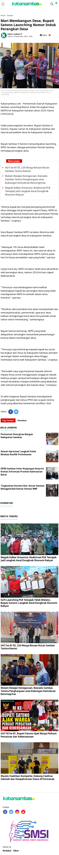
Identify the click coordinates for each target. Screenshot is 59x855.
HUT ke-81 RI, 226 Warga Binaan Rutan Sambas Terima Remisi (28, 647)
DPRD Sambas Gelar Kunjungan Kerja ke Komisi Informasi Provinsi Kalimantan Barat (22, 471)
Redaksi (7, 850)
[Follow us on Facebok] (5, 811)
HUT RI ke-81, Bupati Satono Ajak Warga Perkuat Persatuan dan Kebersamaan (29, 735)
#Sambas (22, 420)
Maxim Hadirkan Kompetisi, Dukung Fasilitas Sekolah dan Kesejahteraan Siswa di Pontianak (27, 777)
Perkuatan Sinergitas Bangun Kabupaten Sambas (17, 436)
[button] (56, 2)
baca (44, 35)
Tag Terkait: (8, 420)
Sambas (10, 15)
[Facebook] (10, 411)
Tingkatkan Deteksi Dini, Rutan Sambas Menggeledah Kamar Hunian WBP (22, 487)
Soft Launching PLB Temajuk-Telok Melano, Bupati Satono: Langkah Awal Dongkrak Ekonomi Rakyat (29, 602)
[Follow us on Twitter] (11, 811)
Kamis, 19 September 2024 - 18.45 (20, 36)
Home (3, 15)
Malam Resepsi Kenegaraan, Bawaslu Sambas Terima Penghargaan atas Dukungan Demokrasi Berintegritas (26, 179)
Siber (16, 850)
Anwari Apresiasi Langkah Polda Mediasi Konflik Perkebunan (18, 453)
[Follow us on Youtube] (23, 811)
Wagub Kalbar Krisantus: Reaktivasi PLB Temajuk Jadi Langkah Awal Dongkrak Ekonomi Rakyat (27, 191)
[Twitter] (16, 411)
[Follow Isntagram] (17, 811)
